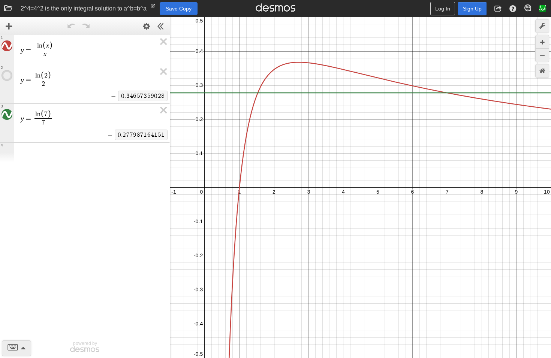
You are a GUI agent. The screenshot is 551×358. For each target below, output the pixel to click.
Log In (442, 9)
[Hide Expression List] (160, 26)
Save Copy (179, 9)
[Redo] (85, 26)
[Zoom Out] (542, 55)
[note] (153, 7)
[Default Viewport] (542, 71)
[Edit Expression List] (146, 26)
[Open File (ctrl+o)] (8, 8)
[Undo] (71, 26)
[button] (497, 8)
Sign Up (472, 9)
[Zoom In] (542, 41)
